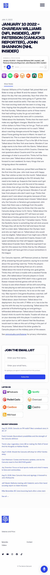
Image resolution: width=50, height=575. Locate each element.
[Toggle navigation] (42, 5)
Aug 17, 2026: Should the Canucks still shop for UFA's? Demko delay (24, 453)
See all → (5, 496)
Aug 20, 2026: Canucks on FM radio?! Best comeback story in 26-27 (25, 429)
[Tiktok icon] (21, 554)
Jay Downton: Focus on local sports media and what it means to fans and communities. (25, 468)
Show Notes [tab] (8, 84)
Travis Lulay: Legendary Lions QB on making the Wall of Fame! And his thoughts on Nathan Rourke (25, 445)
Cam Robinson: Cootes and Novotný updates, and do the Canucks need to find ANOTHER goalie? (23, 461)
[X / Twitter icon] (3, 554)
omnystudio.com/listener (16, 334)
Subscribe (25, 377)
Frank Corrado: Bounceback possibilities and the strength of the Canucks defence (24, 437)
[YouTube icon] (7, 554)
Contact (29, 542)
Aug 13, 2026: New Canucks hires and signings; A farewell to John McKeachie (24, 476)
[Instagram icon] (12, 554)
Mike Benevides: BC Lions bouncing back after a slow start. (24, 491)
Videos (4, 545)
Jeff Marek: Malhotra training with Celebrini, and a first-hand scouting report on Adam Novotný (24, 484)
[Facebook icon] (17, 554)
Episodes (5, 542)
